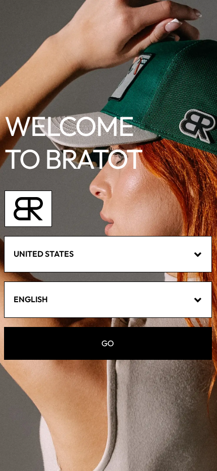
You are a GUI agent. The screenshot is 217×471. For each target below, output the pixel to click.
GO (108, 343)
